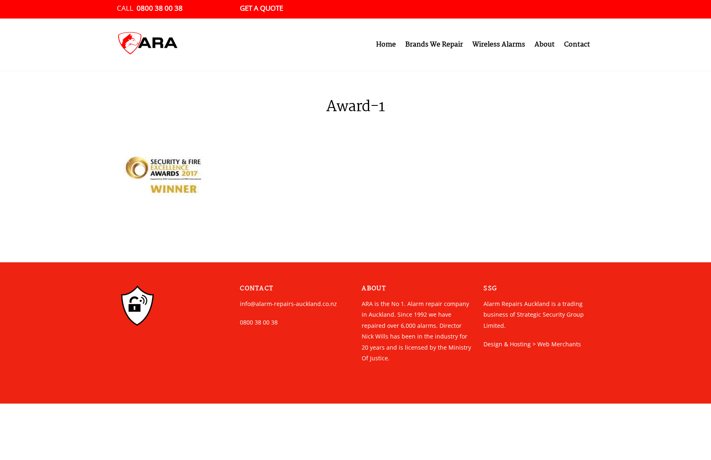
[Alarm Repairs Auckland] (148, 52)
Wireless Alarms (498, 44)
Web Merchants (559, 344)
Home (386, 44)
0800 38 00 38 (160, 8)
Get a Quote (261, 8)
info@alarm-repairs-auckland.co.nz (288, 304)
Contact (577, 44)
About (544, 44)
